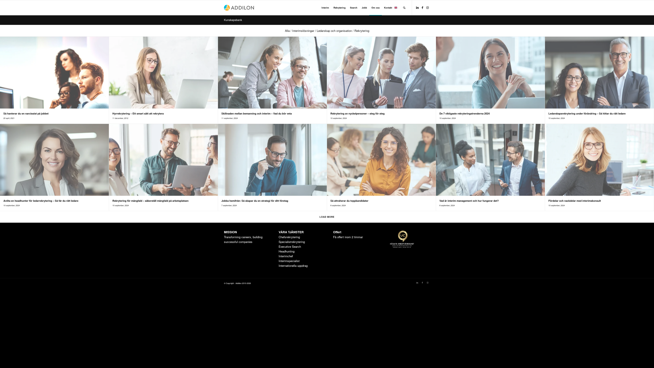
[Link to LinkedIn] (417, 7)
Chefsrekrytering (289, 237)
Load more (327, 216)
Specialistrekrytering (292, 242)
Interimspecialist (289, 261)
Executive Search (290, 246)
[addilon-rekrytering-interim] (239, 7)
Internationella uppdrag (293, 265)
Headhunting (286, 251)
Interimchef (286, 256)
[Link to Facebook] (422, 7)
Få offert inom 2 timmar (348, 237)
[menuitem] (325, 7)
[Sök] (404, 7)
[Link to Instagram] (427, 7)
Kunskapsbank (233, 20)
